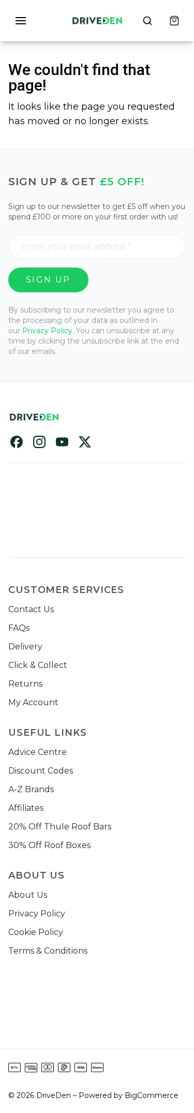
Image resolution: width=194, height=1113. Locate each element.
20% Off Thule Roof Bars (59, 827)
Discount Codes (40, 771)
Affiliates (25, 808)
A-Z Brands (31, 789)
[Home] (97, 20)
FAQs (18, 628)
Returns (25, 684)
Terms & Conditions (47, 951)
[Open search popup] (147, 20)
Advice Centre (37, 752)
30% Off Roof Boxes (49, 845)
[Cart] (174, 20)
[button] (20, 20)
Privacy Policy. (48, 330)
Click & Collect (37, 665)
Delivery (25, 646)
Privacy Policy (36, 913)
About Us (27, 895)
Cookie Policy (35, 932)
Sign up (48, 280)
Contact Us (31, 609)
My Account (33, 702)
